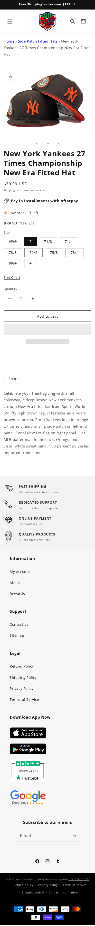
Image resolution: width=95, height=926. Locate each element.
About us (18, 582)
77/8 (15, 264)
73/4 (75, 252)
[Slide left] (36, 143)
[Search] (72, 21)
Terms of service (74, 885)
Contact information (63, 892)
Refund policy (23, 885)
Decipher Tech (78, 879)
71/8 (48, 241)
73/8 (13, 252)
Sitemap (17, 635)
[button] (47, 329)
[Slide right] (58, 143)
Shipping (9, 190)
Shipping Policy (23, 677)
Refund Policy (22, 666)
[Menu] (9, 21)
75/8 (54, 252)
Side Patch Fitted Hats (37, 41)
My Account (20, 571)
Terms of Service (24, 699)
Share (14, 378)
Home (9, 41)
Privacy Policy (21, 688)
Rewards (17, 593)
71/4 (69, 241)
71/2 (33, 252)
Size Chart (12, 277)
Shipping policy (33, 892)
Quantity (10, 289)
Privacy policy (48, 885)
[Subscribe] (74, 835)
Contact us (19, 624)
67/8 (15, 242)
